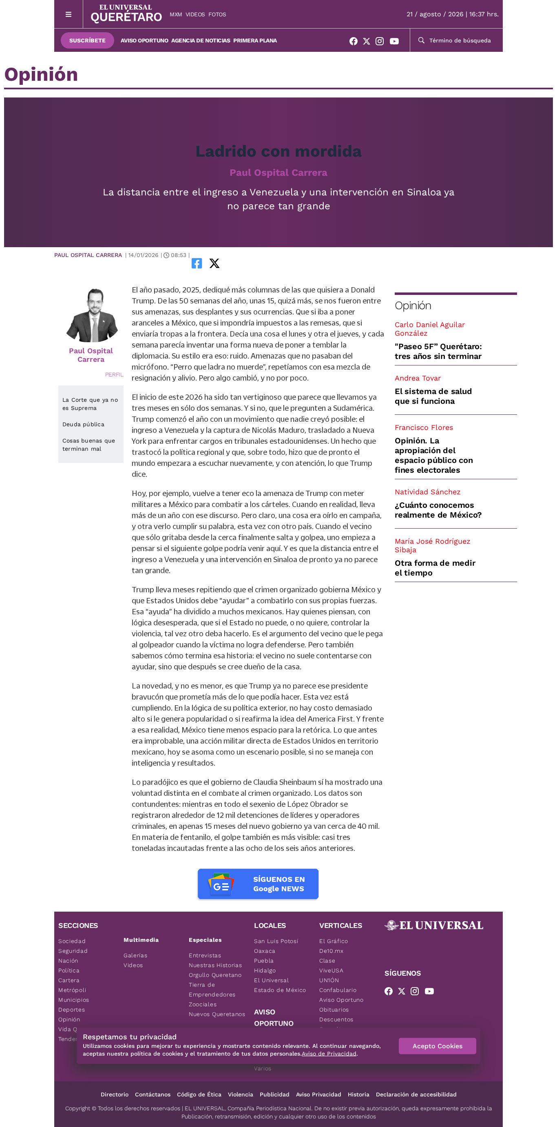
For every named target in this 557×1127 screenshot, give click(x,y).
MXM (176, 14)
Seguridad (73, 951)
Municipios (73, 999)
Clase (327, 960)
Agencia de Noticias (200, 40)
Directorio (114, 1094)
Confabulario (337, 990)
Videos (195, 14)
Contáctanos (152, 1094)
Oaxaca (265, 951)
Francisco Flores (424, 427)
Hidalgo (265, 970)
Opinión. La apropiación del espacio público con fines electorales (434, 455)
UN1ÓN (329, 980)
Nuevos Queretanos (217, 1014)
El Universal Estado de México (280, 985)
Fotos (217, 14)
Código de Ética (199, 1094)
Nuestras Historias (215, 965)
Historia (358, 1094)
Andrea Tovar (418, 378)
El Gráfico (333, 941)
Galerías (136, 955)
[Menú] (68, 14)
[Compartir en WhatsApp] (226, 263)
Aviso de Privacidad (329, 1053)
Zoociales (203, 1004)
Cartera (69, 980)
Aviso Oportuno (144, 40)
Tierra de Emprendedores (212, 989)
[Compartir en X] (214, 263)
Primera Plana (255, 40)
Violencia (240, 1094)
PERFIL (114, 374)
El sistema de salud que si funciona (433, 396)
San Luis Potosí (276, 941)
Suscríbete (87, 40)
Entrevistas (205, 955)
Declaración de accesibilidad (416, 1094)
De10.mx (331, 951)
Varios (263, 1068)
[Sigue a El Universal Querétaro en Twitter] (369, 43)
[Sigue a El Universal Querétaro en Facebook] (355, 43)
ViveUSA (331, 970)
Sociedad (72, 941)
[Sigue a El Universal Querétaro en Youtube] (397, 43)
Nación (68, 960)
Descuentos (336, 1019)
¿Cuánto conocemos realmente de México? (438, 510)
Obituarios (334, 1009)
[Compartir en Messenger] (237, 263)
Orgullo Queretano (215, 975)
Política (69, 970)
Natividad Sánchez (428, 491)
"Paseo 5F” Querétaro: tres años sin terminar (438, 351)
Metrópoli (72, 990)
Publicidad (275, 1094)
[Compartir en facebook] (197, 263)
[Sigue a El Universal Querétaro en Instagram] (382, 43)
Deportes (71, 1009)
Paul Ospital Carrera (278, 172)
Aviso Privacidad (318, 1094)
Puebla (264, 960)
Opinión (413, 305)
